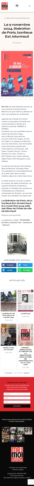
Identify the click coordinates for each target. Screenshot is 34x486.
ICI (19, 215)
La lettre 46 (25, 313)
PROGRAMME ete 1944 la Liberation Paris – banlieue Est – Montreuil (16, 222)
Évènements (24, 18)
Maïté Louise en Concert (8, 349)
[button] (17, 6)
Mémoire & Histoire (13, 18)
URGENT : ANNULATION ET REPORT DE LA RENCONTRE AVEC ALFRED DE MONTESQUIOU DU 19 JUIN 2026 (26, 356)
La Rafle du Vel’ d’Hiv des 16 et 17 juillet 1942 (8, 315)
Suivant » (27, 373)
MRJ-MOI (4, 107)
